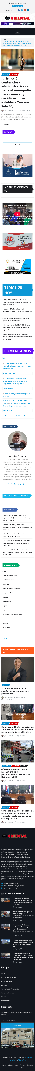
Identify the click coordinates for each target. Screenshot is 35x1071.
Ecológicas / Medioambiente (12, 614)
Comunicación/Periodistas (12, 588)
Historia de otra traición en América (17, 416)
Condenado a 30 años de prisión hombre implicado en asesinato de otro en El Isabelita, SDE (17, 366)
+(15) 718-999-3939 (10, 888)
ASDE (4, 571)
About (10, 1065)
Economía (6, 619)
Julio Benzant (9, 110)
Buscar (8, 132)
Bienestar (6, 584)
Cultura (5, 597)
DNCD (4, 610)
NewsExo (12, 1060)
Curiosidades (7, 601)
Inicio (4, 39)
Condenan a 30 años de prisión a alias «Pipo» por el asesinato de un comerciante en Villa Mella (17, 336)
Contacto (30, 1065)
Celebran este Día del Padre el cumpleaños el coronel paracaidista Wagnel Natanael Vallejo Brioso (15, 381)
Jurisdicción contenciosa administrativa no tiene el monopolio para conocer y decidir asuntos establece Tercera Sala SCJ (17, 43)
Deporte (5, 606)
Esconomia (6, 627)
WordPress (28, 1057)
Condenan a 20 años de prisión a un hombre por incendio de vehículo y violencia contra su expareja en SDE (17, 814)
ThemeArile (22, 1060)
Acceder (5, 638)
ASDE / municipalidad (10, 575)
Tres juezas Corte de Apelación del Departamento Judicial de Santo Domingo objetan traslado (17, 302)
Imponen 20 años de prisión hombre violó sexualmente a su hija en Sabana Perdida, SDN (23, 943)
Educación (6, 623)
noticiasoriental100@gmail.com (15, 697)
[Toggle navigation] (17, 31)
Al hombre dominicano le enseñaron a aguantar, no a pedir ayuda (15, 691)
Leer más (6, 124)
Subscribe (17, 1026)
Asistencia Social (8, 580)
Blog (16, 1065)
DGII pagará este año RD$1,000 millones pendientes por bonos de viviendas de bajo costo (16, 327)
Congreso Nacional (9, 593)
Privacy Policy (22, 1066)
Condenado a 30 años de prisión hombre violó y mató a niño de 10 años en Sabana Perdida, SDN (23, 956)
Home (4, 1065)
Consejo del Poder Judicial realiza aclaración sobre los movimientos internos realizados (17, 311)
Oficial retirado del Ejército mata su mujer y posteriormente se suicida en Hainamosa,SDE (15, 773)
